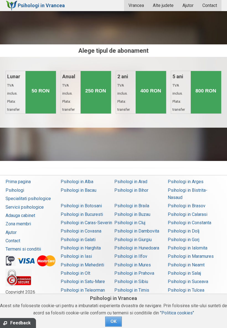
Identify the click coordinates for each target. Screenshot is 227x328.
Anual (69, 105)
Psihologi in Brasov (186, 205)
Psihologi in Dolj (183, 231)
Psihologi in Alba (77, 181)
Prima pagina (18, 181)
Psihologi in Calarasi (187, 214)
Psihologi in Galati (78, 239)
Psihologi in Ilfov (130, 256)
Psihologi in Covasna (81, 231)
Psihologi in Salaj (184, 273)
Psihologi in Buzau (132, 214)
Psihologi (15, 190)
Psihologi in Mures (132, 265)
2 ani (124, 105)
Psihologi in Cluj (129, 222)
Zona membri (18, 223)
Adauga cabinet (20, 215)
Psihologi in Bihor (131, 190)
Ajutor (188, 5)
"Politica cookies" (177, 313)
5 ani (179, 105)
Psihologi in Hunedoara (136, 248)
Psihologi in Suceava (188, 281)
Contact (209, 5)
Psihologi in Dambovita (136, 231)
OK (113, 321)
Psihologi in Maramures (191, 256)
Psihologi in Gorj (183, 239)
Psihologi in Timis (131, 290)
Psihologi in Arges (185, 181)
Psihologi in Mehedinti (82, 265)
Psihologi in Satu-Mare (83, 281)
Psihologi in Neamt (186, 265)
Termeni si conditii (23, 249)
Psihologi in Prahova (134, 273)
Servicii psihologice (25, 207)
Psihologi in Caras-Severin (86, 222)
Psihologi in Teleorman (83, 290)
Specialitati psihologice (28, 198)
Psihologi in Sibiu (131, 281)
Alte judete (163, 5)
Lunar (13, 105)
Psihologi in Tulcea (186, 290)
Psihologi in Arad (130, 181)
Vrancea (136, 5)
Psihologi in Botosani (81, 205)
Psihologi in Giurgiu (133, 239)
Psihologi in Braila (131, 205)
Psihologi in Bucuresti (82, 214)
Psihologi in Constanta (189, 222)
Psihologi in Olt (75, 273)
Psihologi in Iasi (76, 256)
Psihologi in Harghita (81, 248)
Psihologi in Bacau (78, 190)
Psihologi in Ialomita (187, 248)
